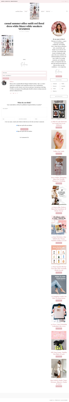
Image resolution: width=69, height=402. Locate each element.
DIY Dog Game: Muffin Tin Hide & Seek (59, 353)
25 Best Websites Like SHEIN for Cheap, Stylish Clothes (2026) (58, 238)
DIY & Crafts (59, 294)
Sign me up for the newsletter (24, 125)
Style (26, 11)
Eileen (11, 81)
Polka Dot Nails (58, 151)
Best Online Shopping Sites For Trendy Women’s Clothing (58, 179)
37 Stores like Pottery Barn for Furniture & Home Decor (58, 209)
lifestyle (48, 11)
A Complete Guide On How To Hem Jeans (58, 297)
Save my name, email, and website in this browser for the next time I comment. (24, 121)
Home (59, 205)
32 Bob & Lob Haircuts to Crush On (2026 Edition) (59, 123)
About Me (2, 1)
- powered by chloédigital (63, 400)
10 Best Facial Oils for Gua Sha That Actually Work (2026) (59, 268)
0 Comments (27, 31)
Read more (59, 127)
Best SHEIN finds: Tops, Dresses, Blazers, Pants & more (59, 382)
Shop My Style (7, 1)
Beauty (43, 11)
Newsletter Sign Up (14, 1)
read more (59, 76)
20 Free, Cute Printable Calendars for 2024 (59, 325)
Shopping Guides (19, 11)
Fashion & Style (59, 175)
